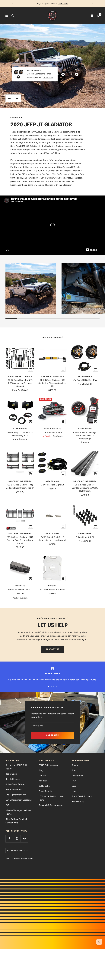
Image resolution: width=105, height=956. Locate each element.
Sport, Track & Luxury (82, 796)
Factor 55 (20, 586)
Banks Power (85, 429)
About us (43, 781)
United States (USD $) (16, 850)
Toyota (75, 765)
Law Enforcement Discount (18, 800)
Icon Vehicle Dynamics (20, 376)
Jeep (74, 786)
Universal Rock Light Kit (52, 485)
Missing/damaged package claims (18, 812)
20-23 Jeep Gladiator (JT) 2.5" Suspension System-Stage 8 (20, 383)
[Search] (12, 15)
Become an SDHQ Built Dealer (16, 767)
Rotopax (52, 586)
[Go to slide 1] (48, 686)
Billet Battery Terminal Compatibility (16, 821)
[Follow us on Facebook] (9, 838)
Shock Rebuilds (46, 791)
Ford (74, 770)
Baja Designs (34, 70)
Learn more (63, 3)
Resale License (12, 779)
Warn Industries (52, 429)
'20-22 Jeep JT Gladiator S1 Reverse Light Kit (20, 434)
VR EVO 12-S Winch (52, 432)
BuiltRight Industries (20, 481)
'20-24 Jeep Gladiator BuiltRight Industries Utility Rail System (85, 488)
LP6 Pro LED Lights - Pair (39, 73)
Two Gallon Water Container (52, 589)
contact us (52, 649)
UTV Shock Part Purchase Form (51, 798)
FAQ (7, 805)
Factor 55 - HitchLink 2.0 (20, 589)
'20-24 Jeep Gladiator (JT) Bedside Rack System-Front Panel (20, 540)
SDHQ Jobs (44, 786)
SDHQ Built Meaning (48, 765)
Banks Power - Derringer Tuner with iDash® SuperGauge (85, 435)
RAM (74, 781)
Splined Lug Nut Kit (85, 537)
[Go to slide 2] (51, 686)
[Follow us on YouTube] (24, 838)
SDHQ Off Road (85, 533)
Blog (41, 770)
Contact (42, 775)
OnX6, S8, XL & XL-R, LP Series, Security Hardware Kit (52, 539)
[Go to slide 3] (53, 686)
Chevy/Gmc (77, 775)
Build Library (78, 801)
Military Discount (13, 789)
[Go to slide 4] (56, 686)
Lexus (74, 791)
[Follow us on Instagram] (17, 838)
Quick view (48, 77)
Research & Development (51, 805)
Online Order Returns (15, 784)
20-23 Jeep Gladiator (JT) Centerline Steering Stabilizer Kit (52, 383)
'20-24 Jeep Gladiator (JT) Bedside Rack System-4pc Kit (20, 486)
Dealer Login (11, 774)
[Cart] (98, 15)
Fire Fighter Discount (15, 794)
